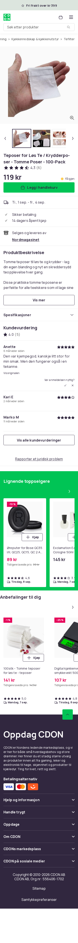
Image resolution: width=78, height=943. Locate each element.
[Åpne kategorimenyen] (71, 17)
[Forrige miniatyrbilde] (5, 138)
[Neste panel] (69, 491)
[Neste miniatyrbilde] (73, 138)
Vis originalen (11, 373)
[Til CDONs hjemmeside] (7, 17)
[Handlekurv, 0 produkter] (60, 17)
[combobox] (39, 27)
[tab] (21, 138)
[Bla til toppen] (67, 714)
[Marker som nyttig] (65, 385)
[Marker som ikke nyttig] (73, 385)
